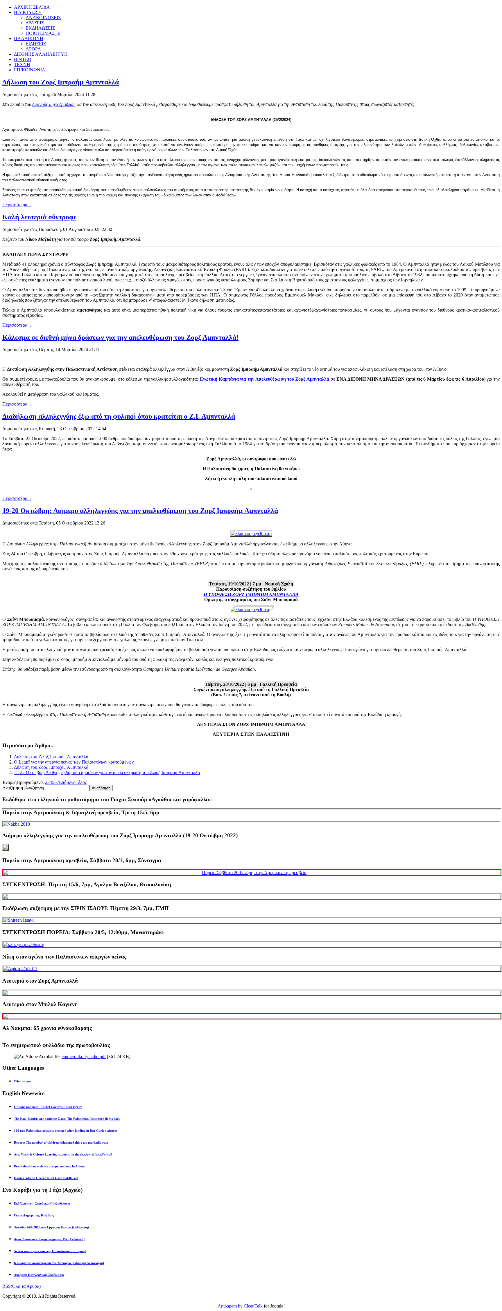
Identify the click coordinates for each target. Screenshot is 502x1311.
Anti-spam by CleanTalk (240, 1305)
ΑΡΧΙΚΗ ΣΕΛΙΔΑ (32, 7)
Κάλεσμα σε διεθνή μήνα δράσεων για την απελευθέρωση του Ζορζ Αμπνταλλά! (120, 337)
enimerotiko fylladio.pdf (84, 1056)
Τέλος (81, 782)
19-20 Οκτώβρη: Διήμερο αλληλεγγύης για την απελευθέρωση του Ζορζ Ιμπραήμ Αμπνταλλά (140, 510)
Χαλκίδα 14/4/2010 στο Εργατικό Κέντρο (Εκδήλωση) (51, 1227)
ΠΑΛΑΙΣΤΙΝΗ (28, 38)
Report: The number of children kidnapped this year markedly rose (61, 1142)
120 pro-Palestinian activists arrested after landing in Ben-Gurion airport (65, 1130)
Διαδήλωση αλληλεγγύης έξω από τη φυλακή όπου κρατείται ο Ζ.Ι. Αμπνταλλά (118, 416)
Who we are (22, 1081)
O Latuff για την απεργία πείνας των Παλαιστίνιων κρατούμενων (74, 762)
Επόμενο (67, 782)
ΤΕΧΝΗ (22, 64)
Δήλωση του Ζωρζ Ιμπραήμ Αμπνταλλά (51, 756)
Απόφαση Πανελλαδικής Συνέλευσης (39, 1274)
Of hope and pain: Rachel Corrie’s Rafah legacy (48, 1107)
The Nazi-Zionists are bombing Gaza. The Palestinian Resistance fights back (67, 1118)
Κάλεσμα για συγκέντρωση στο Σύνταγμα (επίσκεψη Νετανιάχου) (59, 1263)
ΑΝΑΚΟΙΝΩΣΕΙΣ (43, 17)
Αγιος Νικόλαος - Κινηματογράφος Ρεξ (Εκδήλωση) (49, 1239)
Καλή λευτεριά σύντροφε (39, 217)
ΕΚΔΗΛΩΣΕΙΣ (40, 28)
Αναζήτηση (13, 787)
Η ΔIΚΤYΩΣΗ (28, 12)
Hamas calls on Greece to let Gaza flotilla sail (46, 1178)
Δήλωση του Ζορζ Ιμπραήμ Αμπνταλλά (60, 82)
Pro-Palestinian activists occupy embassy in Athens (49, 1166)
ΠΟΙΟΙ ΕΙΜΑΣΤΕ (43, 33)
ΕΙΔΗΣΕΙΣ (36, 43)
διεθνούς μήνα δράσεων (53, 104)
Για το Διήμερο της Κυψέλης (34, 1215)
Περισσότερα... (16, 204)
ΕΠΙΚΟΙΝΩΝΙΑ (29, 69)
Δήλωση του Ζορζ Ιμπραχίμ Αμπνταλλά (51, 767)
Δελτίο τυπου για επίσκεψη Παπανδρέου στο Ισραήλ (50, 1251)
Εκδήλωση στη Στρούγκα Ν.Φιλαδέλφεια (42, 1203)
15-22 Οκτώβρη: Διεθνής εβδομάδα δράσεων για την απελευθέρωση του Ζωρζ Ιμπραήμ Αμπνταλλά (107, 772)
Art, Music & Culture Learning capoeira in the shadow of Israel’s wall (63, 1154)
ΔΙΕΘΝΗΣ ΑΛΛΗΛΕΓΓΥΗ (41, 54)
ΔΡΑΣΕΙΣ (35, 22)
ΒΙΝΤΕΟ (22, 59)
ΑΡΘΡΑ (33, 48)
